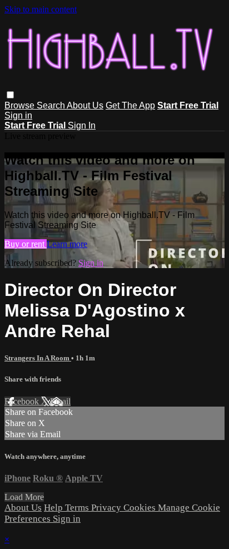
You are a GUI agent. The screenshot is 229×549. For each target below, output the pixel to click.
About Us (85, 105)
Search (52, 105)
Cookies (140, 507)
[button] (10, 94)
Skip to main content (40, 9)
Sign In (82, 125)
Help (54, 507)
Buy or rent (25, 244)
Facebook (22, 401)
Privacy (107, 507)
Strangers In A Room (37, 358)
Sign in (18, 115)
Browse (20, 105)
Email (60, 401)
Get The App (130, 105)
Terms (78, 507)
